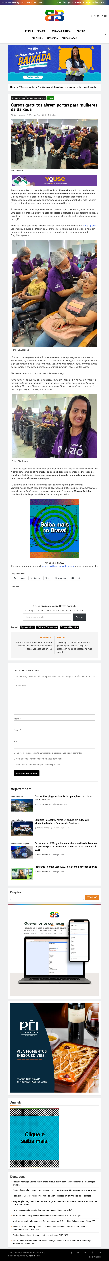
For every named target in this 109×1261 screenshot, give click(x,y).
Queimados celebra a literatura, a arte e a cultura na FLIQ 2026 (40, 1235)
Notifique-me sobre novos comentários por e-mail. (39, 758)
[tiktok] (101, 16)
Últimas (28, 31)
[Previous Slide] (101, 2)
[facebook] (91, 16)
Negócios (52, 38)
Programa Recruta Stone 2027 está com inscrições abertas (66, 866)
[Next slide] (105, 2)
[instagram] (94, 16)
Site (15, 741)
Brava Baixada (19, 115)
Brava (50, 98)
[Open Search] (106, 35)
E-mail (17, 730)
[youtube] (105, 16)
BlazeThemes (34, 1256)
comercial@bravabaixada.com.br (58, 566)
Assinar (79, 617)
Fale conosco (69, 38)
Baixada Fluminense (47, 627)
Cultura (36, 38)
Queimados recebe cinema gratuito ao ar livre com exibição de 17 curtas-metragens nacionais (54, 1190)
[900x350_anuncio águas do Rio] (54, 63)
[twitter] (98, 16)
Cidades (41, 31)
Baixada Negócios (36, 98)
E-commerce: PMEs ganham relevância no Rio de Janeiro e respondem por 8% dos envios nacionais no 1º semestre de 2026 (66, 846)
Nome (17, 718)
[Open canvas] (3, 34)
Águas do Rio (18, 98)
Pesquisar (15, 892)
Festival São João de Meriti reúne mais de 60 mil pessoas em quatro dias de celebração (52, 1196)
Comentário (20, 685)
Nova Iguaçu (89, 225)
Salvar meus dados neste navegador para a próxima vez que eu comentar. (49, 753)
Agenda (81, 31)
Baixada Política (61, 31)
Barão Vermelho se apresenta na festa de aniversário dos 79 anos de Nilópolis (48, 1215)
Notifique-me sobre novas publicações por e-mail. (39, 764)
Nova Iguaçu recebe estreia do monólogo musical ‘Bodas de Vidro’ (42, 1210)
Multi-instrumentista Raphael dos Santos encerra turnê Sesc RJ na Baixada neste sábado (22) (54, 1221)
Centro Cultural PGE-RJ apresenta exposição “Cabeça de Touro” (80, 2)
